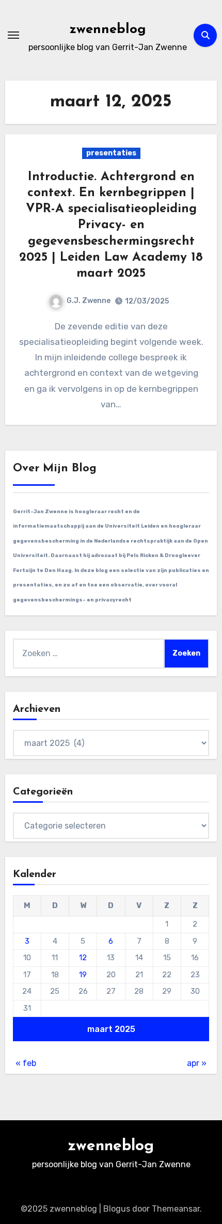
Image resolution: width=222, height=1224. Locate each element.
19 (83, 974)
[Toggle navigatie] (13, 35)
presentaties (111, 153)
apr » (197, 1063)
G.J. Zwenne (88, 300)
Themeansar (176, 1209)
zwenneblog (108, 30)
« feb (25, 1063)
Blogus (116, 1209)
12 (83, 957)
